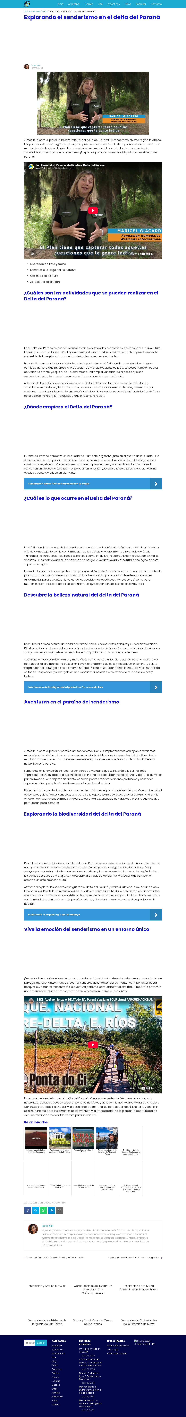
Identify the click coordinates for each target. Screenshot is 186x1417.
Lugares (56, 1381)
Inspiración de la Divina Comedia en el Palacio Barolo (90, 1389)
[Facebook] (27, 1210)
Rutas (55, 1400)
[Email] (59, 1210)
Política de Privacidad (118, 1345)
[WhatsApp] (43, 1210)
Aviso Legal (112, 1349)
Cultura (55, 1373)
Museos (56, 1384)
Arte (100, 4)
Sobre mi (141, 4)
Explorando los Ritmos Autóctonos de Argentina (134, 1257)
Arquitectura (58, 1353)
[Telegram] (51, 1210)
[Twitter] (35, 1210)
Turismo (88, 4)
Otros (128, 4)
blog (54, 1361)
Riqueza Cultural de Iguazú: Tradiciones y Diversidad (90, 1376)
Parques (56, 1392)
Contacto (156, 4)
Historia (55, 1377)
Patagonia (57, 1396)
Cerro (55, 1365)
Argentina (73, 4)
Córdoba (56, 1369)
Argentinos (114, 4)
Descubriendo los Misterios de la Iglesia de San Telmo (90, 1403)
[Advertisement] (93, 42)
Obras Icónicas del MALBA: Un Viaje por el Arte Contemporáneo (90, 1362)
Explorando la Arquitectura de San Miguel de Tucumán (55, 1257)
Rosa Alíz (36, 65)
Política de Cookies (117, 1353)
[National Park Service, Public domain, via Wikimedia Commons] (145, 1344)
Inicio (60, 4)
